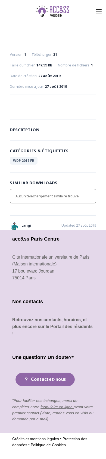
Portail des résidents (71, 326)
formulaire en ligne (57, 407)
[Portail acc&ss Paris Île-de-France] (53, 11)
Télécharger (53, 106)
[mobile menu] (98, 11)
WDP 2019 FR (23, 160)
